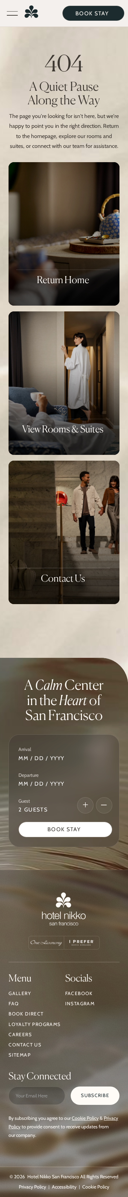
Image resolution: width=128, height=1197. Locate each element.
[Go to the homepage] (64, 910)
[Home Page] (31, 13)
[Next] (85, 805)
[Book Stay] (65, 829)
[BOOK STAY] (93, 13)
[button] (12, 13)
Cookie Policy (85, 1118)
